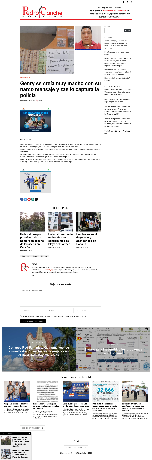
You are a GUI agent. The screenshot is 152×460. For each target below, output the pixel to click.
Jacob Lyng (48, 270)
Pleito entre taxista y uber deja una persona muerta (117, 100)
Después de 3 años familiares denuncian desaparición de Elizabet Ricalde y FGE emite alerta (117, 72)
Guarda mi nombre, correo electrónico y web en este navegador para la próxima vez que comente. (55, 316)
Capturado (25, 256)
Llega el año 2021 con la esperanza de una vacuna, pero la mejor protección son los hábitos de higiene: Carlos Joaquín (117, 62)
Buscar (107, 27)
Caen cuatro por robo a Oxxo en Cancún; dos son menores (76, 405)
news (40, 101)
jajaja (106, 99)
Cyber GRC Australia (78, 453)
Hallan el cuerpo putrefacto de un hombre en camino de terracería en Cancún (32, 241)
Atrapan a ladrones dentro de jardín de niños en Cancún (16, 405)
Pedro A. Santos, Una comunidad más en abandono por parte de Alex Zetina (117, 92)
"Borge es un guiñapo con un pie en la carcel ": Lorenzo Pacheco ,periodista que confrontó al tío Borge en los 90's (117, 110)
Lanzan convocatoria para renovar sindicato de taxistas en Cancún (46, 406)
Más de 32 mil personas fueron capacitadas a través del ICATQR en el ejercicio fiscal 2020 (104, 407)
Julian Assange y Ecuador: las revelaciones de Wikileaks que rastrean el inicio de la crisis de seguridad (115, 44)
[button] (42, 428)
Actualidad (25, 78)
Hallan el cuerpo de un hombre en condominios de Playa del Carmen (60, 239)
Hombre (44, 256)
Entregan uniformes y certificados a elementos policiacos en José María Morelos (133, 407)
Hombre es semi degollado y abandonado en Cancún (86, 239)
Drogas (35, 256)
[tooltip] (123, 1)
